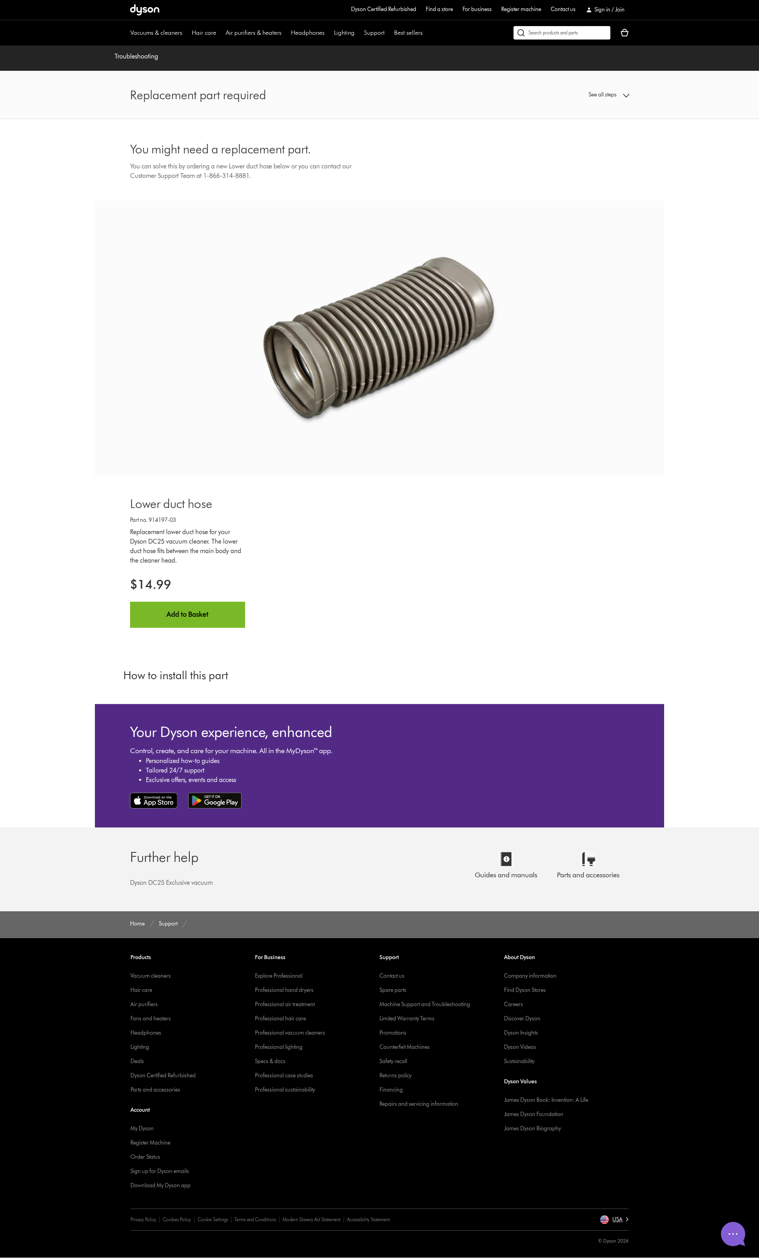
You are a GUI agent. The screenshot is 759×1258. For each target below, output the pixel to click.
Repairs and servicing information (419, 1104)
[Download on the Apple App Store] (153, 800)
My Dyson (142, 1128)
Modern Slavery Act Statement (311, 1219)
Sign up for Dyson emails (159, 1171)
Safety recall (393, 1061)
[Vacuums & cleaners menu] (186, 33)
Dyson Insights (521, 1032)
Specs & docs (270, 1061)
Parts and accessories (155, 1089)
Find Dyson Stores (525, 990)
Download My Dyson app (160, 1185)
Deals (137, 1061)
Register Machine (150, 1142)
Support (374, 32)
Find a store (439, 9)
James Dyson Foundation (533, 1114)
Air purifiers (144, 1004)
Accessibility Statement (368, 1219)
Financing (391, 1089)
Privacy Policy (143, 1219)
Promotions (393, 1032)
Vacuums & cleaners (156, 32)
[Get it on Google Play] (215, 800)
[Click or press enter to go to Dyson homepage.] (144, 9)
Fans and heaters (150, 1018)
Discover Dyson (522, 1018)
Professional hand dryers (284, 990)
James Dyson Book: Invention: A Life (546, 1100)
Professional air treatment (285, 1004)
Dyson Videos (520, 1047)
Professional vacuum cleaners (290, 1032)
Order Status (145, 1157)
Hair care (204, 32)
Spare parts (393, 990)
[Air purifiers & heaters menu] (285, 33)
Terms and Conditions (255, 1219)
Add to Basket (187, 614)
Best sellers (408, 32)
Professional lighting (278, 1047)
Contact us (563, 9)
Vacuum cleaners (150, 976)
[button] (572, 95)
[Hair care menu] (220, 33)
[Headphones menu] (328, 33)
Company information (530, 976)
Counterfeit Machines (405, 1047)
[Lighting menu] (359, 33)
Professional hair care (280, 1018)
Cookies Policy (177, 1219)
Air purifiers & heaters (253, 32)
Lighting (344, 32)
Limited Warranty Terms (407, 1018)
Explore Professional (278, 976)
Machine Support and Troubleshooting (425, 1004)
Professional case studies (284, 1075)
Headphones (308, 32)
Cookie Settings (213, 1219)
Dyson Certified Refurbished (383, 9)
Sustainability (519, 1061)
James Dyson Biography (532, 1128)
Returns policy (396, 1075)
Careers (513, 1004)
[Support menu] (389, 33)
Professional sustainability (285, 1089)
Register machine (521, 9)
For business (477, 9)
